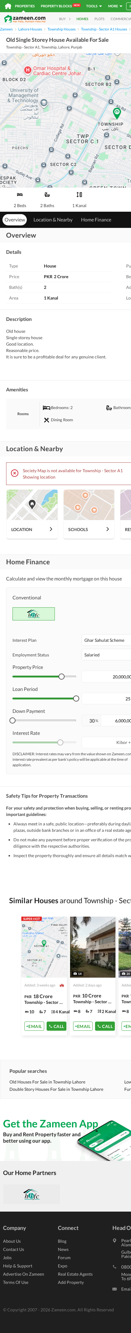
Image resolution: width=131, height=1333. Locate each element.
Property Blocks (60, 6)
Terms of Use (15, 1282)
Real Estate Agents (75, 1274)
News (63, 1249)
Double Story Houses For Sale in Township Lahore (56, 1089)
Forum (64, 1257)
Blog (62, 1241)
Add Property (71, 1282)
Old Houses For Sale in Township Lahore (47, 1081)
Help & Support (17, 1265)
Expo (62, 1265)
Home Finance (96, 219)
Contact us (13, 1249)
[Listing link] (44, 976)
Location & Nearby (53, 219)
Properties (25, 6)
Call (59, 1026)
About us (12, 1241)
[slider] (61, 677)
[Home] (8, 6)
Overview (15, 219)
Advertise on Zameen (23, 1274)
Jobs (7, 1257)
